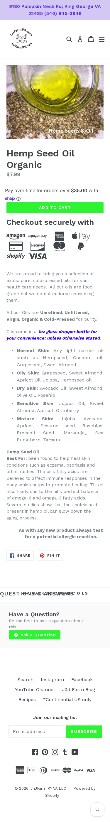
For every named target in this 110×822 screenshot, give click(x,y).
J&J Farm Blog (78, 689)
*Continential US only (67, 699)
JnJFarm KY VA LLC (48, 788)
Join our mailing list (55, 717)
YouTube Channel (35, 689)
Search (25, 679)
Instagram (52, 679)
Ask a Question (37, 634)
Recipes (27, 699)
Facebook (82, 679)
